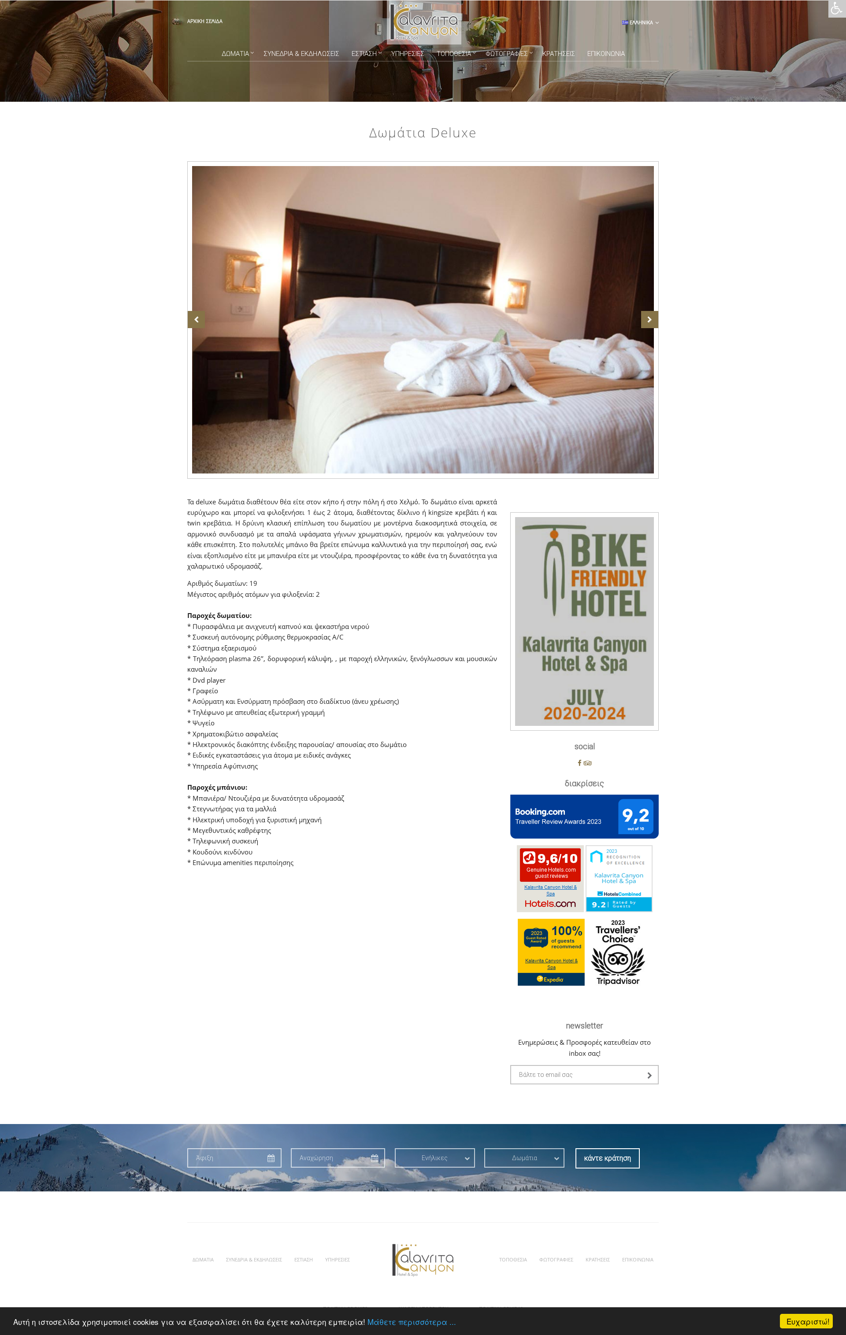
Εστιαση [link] (364, 54)
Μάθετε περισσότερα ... (411, 1321)
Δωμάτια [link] (524, 1157)
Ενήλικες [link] (435, 1157)
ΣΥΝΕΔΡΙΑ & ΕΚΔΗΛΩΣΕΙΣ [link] (301, 54)
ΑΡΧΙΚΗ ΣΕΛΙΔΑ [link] (205, 21)
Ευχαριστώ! (808, 1321)
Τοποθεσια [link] (454, 54)
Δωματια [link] (235, 54)
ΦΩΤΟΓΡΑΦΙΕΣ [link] (507, 54)
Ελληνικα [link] (640, 23)
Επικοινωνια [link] (606, 54)
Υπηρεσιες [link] (407, 54)
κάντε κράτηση (607, 1158)
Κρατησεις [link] (558, 54)
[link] (836, 12)
